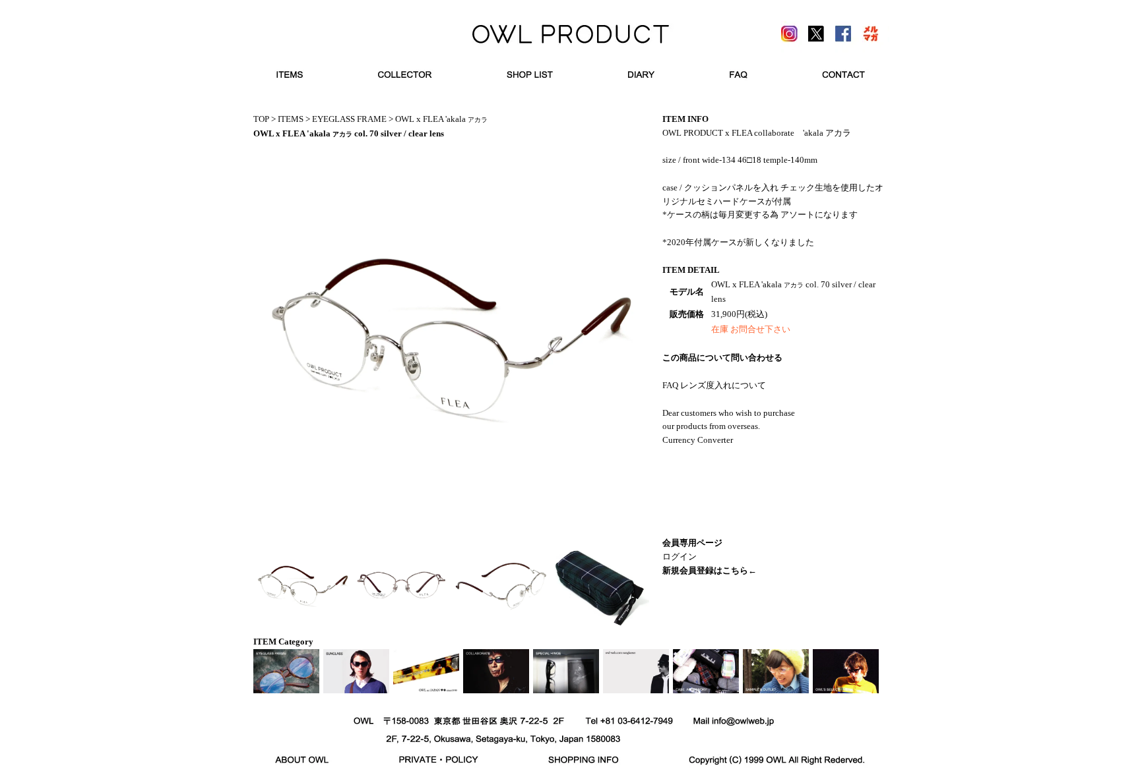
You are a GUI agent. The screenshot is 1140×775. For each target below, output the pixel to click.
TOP (261, 119)
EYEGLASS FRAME (349, 119)
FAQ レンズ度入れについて (714, 385)
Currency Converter (697, 440)
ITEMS (290, 119)
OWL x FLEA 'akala (441, 119)
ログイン (679, 556)
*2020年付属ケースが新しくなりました (738, 242)
